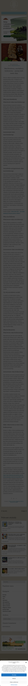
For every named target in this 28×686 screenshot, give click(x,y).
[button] (26, 662)
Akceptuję (14, 674)
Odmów (14, 678)
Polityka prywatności (14, 684)
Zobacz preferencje (14, 682)
